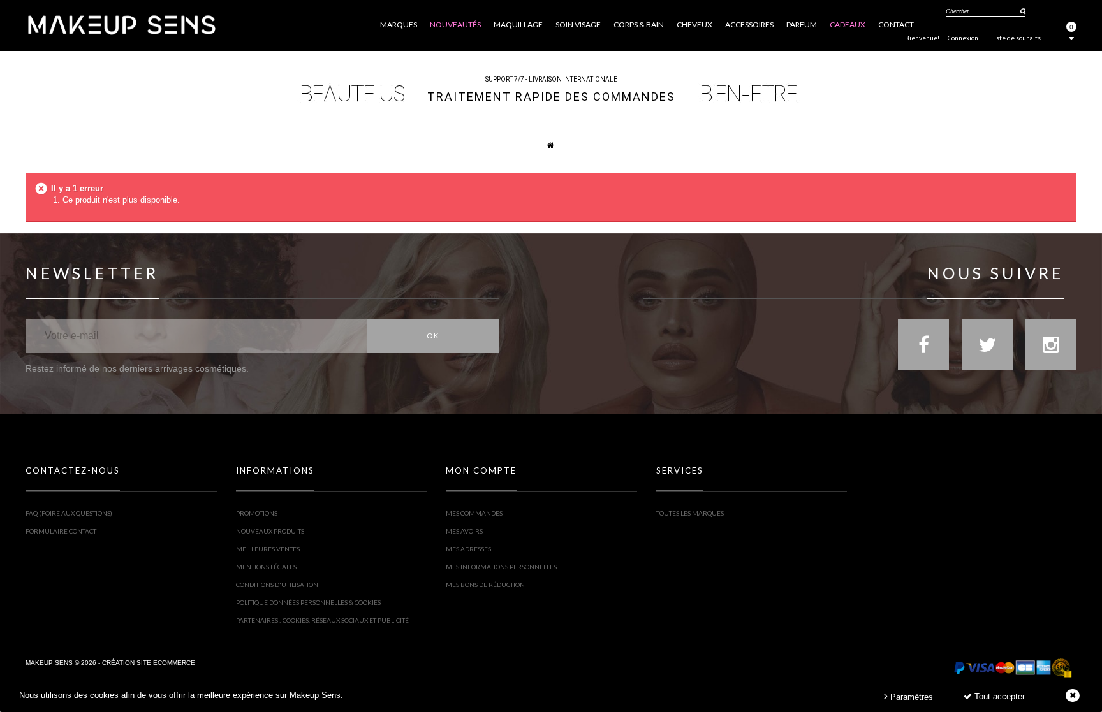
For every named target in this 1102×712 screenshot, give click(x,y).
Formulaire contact (61, 531)
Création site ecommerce (148, 662)
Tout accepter (998, 696)
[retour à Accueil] (543, 144)
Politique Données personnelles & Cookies (308, 602)
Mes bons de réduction (485, 584)
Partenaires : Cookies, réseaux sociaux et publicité (322, 620)
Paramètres (910, 697)
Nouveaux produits (270, 531)
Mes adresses (468, 549)
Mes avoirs (464, 531)
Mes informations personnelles (501, 566)
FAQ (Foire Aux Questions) (69, 513)
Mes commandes (474, 513)
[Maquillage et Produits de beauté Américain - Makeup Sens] (121, 24)
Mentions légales (266, 566)
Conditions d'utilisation (277, 584)
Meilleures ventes (268, 549)
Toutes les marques (690, 513)
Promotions (256, 513)
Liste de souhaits (1016, 37)
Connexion (963, 37)
